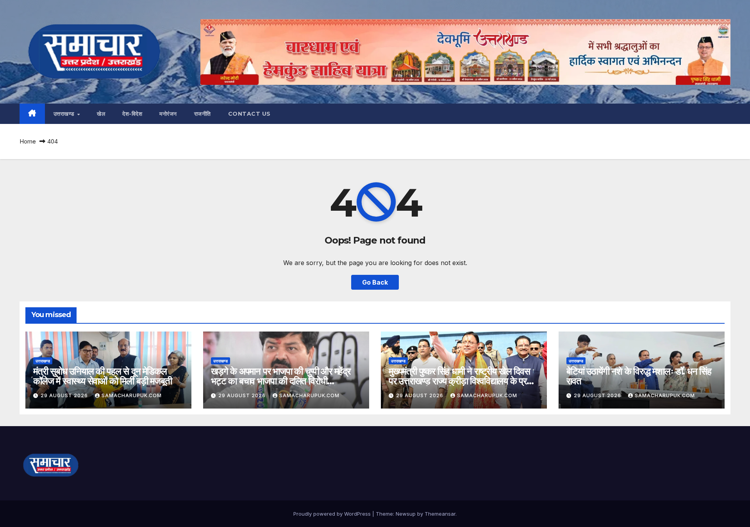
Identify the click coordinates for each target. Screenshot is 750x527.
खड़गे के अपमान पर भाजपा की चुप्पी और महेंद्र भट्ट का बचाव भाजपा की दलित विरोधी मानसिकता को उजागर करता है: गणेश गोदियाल (281, 381)
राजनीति (202, 113)
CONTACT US (249, 113)
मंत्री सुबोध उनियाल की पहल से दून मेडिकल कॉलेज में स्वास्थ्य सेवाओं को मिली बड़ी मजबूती (102, 376)
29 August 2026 (65, 395)
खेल (101, 113)
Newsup (406, 514)
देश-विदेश (132, 113)
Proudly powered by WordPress (332, 514)
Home (28, 141)
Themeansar (440, 514)
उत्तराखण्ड (65, 113)
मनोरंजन (168, 113)
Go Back (375, 282)
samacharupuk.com (132, 395)
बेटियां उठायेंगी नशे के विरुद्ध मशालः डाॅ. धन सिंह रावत (638, 376)
